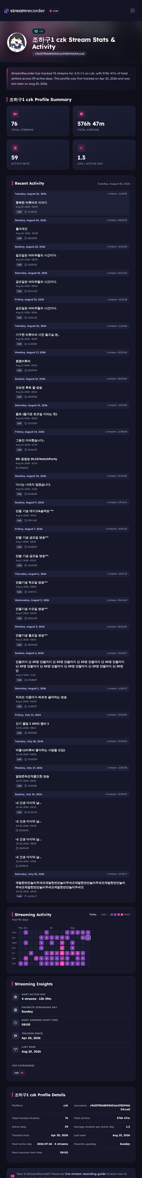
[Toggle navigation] (133, 10)
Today (93, 914)
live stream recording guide (85, 1174)
